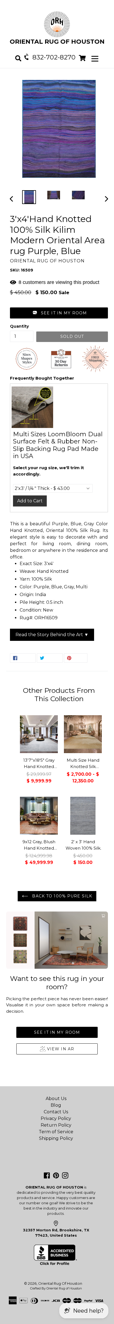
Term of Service (56, 1131)
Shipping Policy (56, 1138)
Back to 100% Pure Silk (61, 896)
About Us (56, 1098)
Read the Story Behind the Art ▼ (52, 634)
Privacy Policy (56, 1118)
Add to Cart (30, 500)
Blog (56, 1105)
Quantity (19, 326)
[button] (59, 312)
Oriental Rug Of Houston (60, 1283)
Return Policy (56, 1125)
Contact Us (56, 1111)
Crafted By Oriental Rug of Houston (56, 1288)
